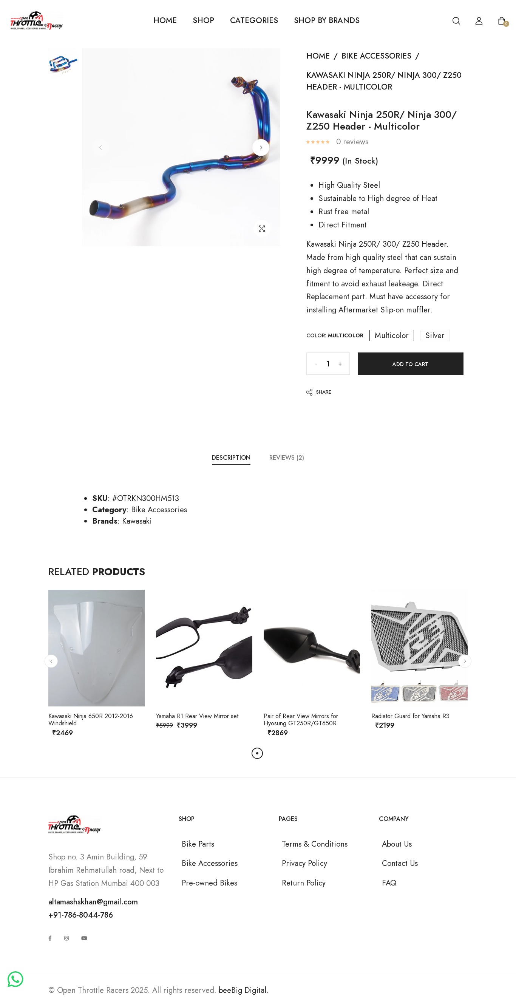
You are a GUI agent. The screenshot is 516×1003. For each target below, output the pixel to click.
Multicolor (392, 335)
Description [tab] (231, 457)
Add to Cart (410, 364)
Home (165, 20)
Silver (435, 335)
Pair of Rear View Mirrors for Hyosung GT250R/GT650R (301, 720)
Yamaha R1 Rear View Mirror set (197, 716)
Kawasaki (137, 521)
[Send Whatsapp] (15, 979)
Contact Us (400, 863)
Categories (254, 20)
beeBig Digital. (244, 990)
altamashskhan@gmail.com (93, 901)
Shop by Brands (327, 20)
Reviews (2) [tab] (286, 457)
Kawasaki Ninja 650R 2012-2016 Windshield (90, 720)
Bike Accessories (376, 56)
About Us (397, 844)
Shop (203, 20)
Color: (334, 335)
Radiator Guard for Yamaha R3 (410, 716)
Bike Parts (198, 844)
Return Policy (304, 883)
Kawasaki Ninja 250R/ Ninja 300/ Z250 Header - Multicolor (384, 81)
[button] (260, 147)
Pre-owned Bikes (209, 883)
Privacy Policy (304, 863)
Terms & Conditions (315, 844)
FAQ (389, 883)
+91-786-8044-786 (80, 915)
